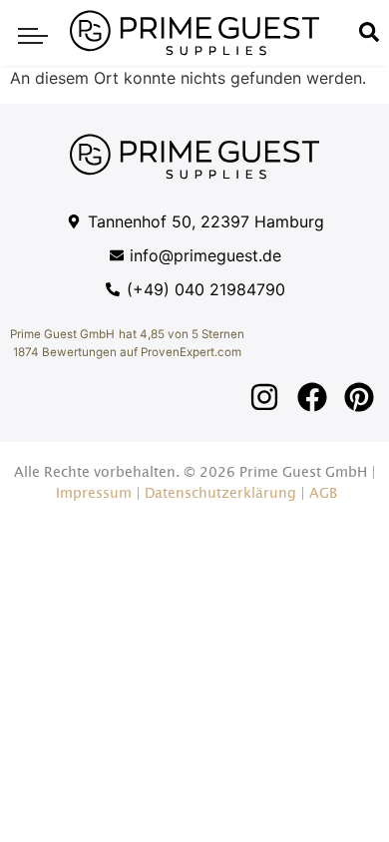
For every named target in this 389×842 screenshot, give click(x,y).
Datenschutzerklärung (220, 493)
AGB (323, 493)
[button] (32, 32)
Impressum (94, 493)
